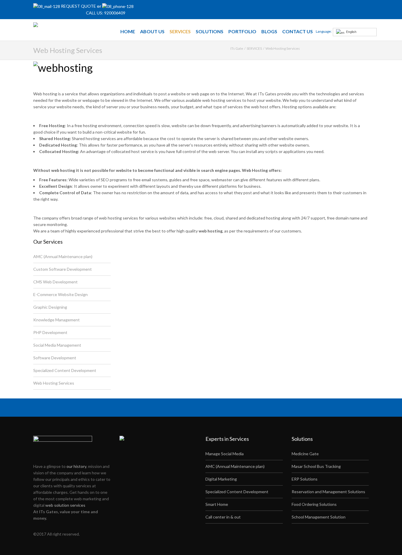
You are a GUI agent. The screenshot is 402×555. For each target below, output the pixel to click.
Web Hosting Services (53, 382)
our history (76, 466)
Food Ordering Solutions (314, 504)
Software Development (54, 357)
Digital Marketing (221, 478)
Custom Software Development (62, 269)
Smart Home (216, 504)
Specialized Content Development (64, 370)
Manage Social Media (224, 453)
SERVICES (180, 31)
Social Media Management (57, 345)
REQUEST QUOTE (79, 6)
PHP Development (50, 332)
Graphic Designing (50, 307)
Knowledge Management (56, 319)
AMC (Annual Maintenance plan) (62, 256)
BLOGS (269, 31)
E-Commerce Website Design (60, 294)
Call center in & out (223, 516)
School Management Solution (318, 516)
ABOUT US (152, 31)
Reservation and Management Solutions (328, 491)
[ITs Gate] (51, 25)
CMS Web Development (55, 281)
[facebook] (353, 9)
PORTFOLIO (242, 31)
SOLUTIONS (209, 31)
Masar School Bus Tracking (316, 466)
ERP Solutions (305, 478)
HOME (127, 31)
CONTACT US (297, 31)
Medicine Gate (305, 453)
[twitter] (361, 9)
